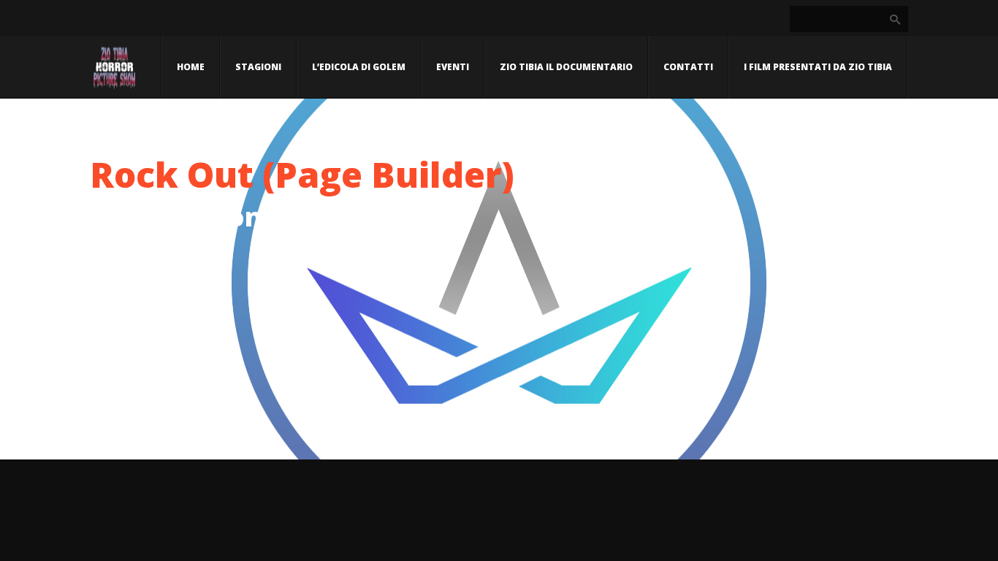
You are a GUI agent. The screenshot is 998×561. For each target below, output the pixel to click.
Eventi (452, 67)
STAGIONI (258, 67)
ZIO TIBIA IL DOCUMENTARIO (566, 67)
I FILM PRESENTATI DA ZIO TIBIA (818, 67)
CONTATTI (688, 67)
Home (191, 67)
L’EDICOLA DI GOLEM (358, 67)
